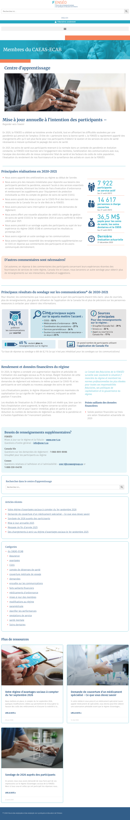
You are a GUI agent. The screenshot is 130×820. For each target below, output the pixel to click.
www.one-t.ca (53, 439)
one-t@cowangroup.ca (71, 464)
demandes (14, 578)
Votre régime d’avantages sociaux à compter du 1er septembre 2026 (42, 509)
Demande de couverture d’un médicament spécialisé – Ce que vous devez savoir (49, 514)
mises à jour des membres (22, 597)
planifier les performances (22, 611)
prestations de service (20, 615)
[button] (65, 29)
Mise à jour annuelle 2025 (21, 523)
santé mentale (16, 620)
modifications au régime (21, 601)
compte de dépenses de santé (24, 569)
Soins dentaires (17, 624)
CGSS (12, 565)
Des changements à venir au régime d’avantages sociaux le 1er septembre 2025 (48, 531)
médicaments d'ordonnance (23, 592)
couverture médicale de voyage (25, 574)
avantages (14, 560)
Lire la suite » (10, 713)
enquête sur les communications (26, 583)
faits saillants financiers (21, 588)
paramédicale (16, 606)
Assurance (14, 556)
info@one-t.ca (40, 443)
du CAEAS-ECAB (15, 551)
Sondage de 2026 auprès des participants (29, 518)
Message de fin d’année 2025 (23, 527)
